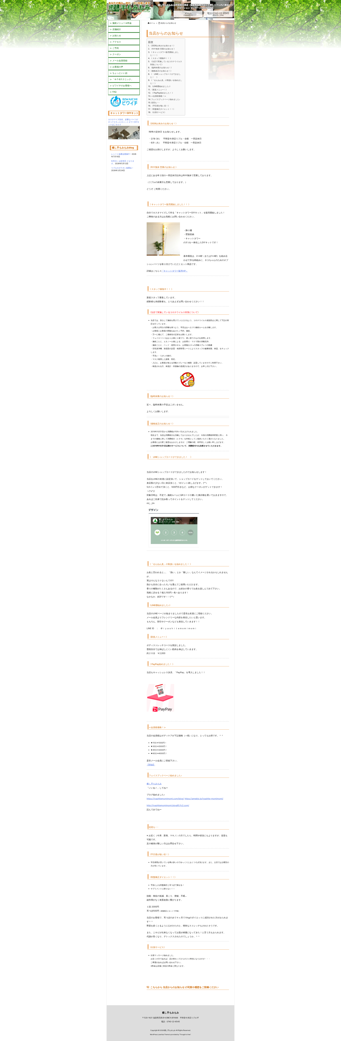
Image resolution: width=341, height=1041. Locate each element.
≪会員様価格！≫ (158, 96)
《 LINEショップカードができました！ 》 (165, 75)
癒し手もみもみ (154, 783)
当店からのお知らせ (168, 23)
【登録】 (151, 764)
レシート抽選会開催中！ (121, 154)
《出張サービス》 (158, 112)
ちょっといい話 (119, 73)
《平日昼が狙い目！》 (160, 106)
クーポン (116, 54)
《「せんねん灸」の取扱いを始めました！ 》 (166, 81)
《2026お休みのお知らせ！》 (162, 45)
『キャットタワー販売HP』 (174, 271)
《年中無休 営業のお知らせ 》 (163, 49)
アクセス (116, 41)
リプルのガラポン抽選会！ (122, 168)
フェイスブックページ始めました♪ (165, 99)
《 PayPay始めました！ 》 (162, 93)
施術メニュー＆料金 (122, 23)
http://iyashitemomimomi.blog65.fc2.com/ (168, 805)
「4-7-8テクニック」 (122, 79)
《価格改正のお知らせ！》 (161, 71)
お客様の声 (117, 66)
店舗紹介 (116, 29)
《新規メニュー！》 (159, 89)
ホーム (152, 23)
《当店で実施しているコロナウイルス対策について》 (166, 63)
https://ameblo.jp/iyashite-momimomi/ (204, 798)
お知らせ (116, 35)
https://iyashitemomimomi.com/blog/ (165, 798)
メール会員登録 (119, 60)
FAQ (114, 91)
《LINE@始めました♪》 (161, 86)
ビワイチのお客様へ (122, 85)
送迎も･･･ (155, 102)
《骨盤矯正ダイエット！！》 (163, 109)
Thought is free (185, 1034)
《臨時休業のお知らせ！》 (161, 67)
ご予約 (115, 48)
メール (188, 14)
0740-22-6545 (173, 1021)
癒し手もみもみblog (123, 147)
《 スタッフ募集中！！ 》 (161, 58)
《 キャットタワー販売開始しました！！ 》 (164, 53)
